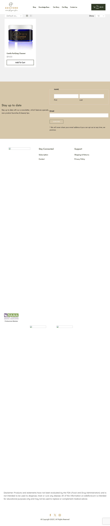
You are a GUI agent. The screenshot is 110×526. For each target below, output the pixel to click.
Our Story (56, 7)
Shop (34, 7)
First (55, 100)
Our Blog (65, 7)
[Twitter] (55, 515)
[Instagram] (60, 515)
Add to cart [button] (20, 62)
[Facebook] (50, 515)
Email (52, 111)
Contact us (73, 7)
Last (81, 100)
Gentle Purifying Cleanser (16, 53)
